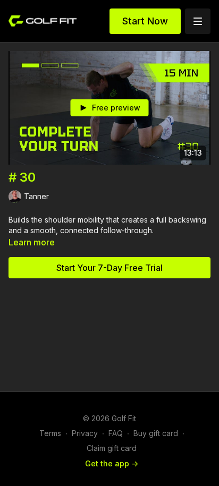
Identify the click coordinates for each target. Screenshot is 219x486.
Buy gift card (155, 433)
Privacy (85, 433)
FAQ (115, 433)
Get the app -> (111, 463)
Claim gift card (112, 448)
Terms (50, 433)
